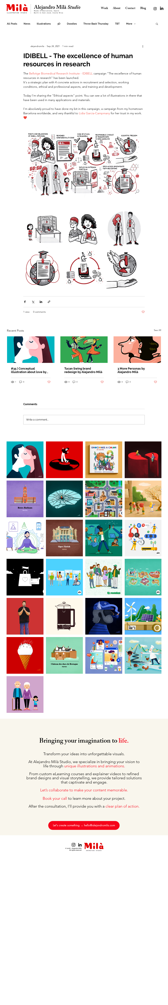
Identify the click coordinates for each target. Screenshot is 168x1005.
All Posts (12, 23)
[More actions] (143, 46)
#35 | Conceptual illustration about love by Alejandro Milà (28, 370)
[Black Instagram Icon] (73, 844)
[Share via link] (49, 301)
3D (58, 23)
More (129, 23)
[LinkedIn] (162, 9)
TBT (117, 23)
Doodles (72, 23)
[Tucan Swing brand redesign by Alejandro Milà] (84, 349)
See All (157, 330)
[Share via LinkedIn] (40, 301)
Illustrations (44, 23)
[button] (156, 23)
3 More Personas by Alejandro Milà (131, 370)
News (27, 23)
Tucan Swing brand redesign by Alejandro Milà (83, 370)
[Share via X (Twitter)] (32, 301)
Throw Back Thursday (95, 23)
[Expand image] (43, 228)
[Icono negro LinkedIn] (79, 844)
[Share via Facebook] (24, 301)
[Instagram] (155, 9)
